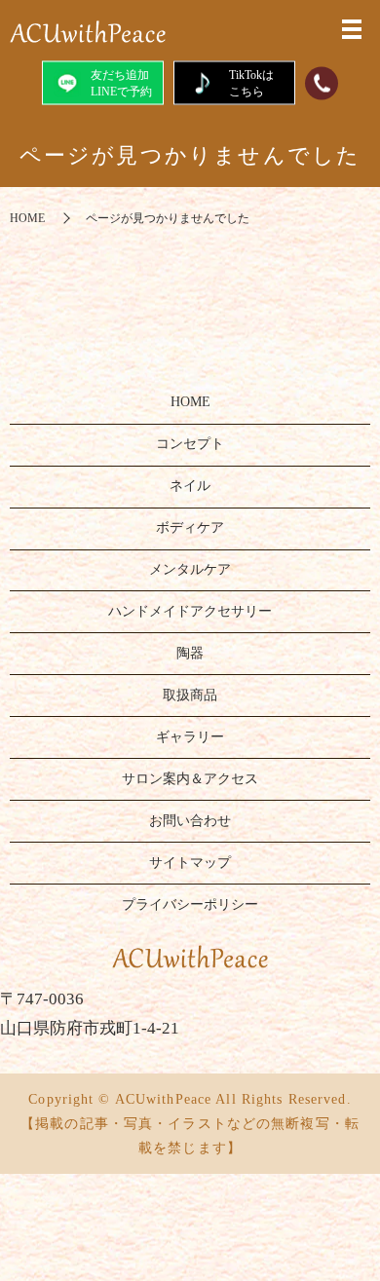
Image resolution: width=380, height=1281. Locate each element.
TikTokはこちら (251, 82)
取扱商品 (190, 695)
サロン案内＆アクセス (190, 779)
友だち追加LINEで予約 (121, 82)
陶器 (190, 653)
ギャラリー (190, 737)
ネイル (190, 485)
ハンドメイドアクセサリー (190, 611)
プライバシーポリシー (190, 904)
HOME (27, 218)
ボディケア (190, 527)
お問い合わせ (190, 820)
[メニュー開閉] (351, 29)
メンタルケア (190, 569)
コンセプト (190, 443)
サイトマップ (190, 862)
